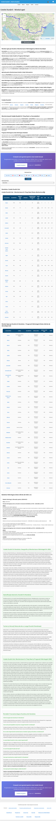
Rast (6, 296)
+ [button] (4, 15)
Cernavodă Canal (8, 370)
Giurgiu (6, 260)
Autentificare (9, 812)
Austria (11, 104)
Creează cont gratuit (21, 165)
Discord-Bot (29, 816)
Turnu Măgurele (6, 312)
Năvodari (8, 447)
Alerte (23, 4)
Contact (36, 4)
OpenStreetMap (47, 38)
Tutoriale (33, 812)
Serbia (31, 104)
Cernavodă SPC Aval (8, 376)
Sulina (6, 301)
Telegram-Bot (37, 816)
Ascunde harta (29, 42)
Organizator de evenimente (39, 808)
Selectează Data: (5, 180)
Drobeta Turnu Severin (6, 249)
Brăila (7, 212)
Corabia (6, 238)
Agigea (8, 335)
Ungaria (21, 104)
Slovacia (16, 104)
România (42, 104)
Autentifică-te (38, 165)
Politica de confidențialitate (44, 812)
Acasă (19, 4)
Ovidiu (8, 462)
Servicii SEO (49, 808)
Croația (26, 104)
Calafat (6, 217)
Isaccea (6, 275)
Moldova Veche (6, 281)
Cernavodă (7, 228)
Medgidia (8, 432)
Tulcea (6, 306)
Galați (7, 255)
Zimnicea (6, 317)
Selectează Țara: (28, 172)
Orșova (6, 291)
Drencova (6, 243)
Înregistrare (17, 812)
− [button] (4, 19)
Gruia (7, 265)
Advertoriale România (13, 808)
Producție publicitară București (25, 808)
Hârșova (6, 270)
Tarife (32, 4)
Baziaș (6, 202)
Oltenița (6, 286)
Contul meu (25, 812)
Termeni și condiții (19, 816)
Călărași (6, 222)
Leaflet (41, 38)
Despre (27, 4)
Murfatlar (8, 442)
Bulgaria (36, 104)
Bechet (6, 207)
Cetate (6, 233)
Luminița (8, 427)
